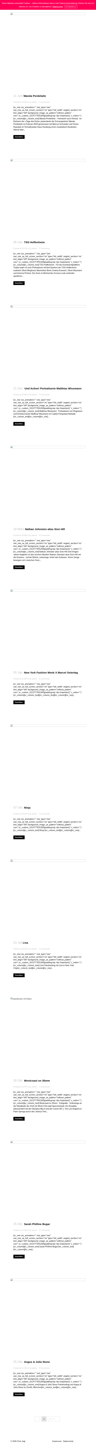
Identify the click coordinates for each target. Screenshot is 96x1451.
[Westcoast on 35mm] (48, 1034)
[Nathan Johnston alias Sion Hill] (48, 483)
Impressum (57, 1441)
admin (34, 102)
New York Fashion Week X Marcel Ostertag (51, 672)
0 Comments (44, 102)
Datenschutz (68, 1441)
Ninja (27, 807)
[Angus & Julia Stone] (48, 1316)
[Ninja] (48, 761)
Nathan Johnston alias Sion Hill (45, 529)
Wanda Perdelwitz (35, 95)
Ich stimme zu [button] (71, 7)
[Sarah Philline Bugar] (48, 1178)
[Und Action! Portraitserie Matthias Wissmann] (48, 342)
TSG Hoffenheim (34, 242)
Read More (19, 137)
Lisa (25, 942)
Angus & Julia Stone (37, 1361)
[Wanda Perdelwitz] (48, 50)
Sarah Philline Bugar (37, 1224)
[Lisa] (48, 896)
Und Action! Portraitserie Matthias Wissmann (53, 388)
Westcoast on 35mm (37, 1080)
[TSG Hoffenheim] (48, 196)
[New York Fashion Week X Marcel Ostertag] (48, 626)
